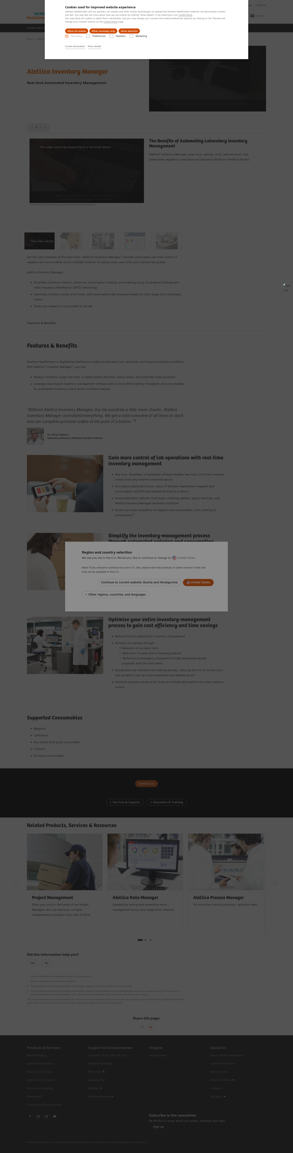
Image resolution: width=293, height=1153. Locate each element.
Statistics (120, 36)
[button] (286, 287)
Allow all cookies (76, 31)
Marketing (141, 36)
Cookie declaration (75, 46)
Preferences (98, 36)
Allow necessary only (103, 31)
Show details (94, 46)
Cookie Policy (185, 15)
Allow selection (129, 31)
